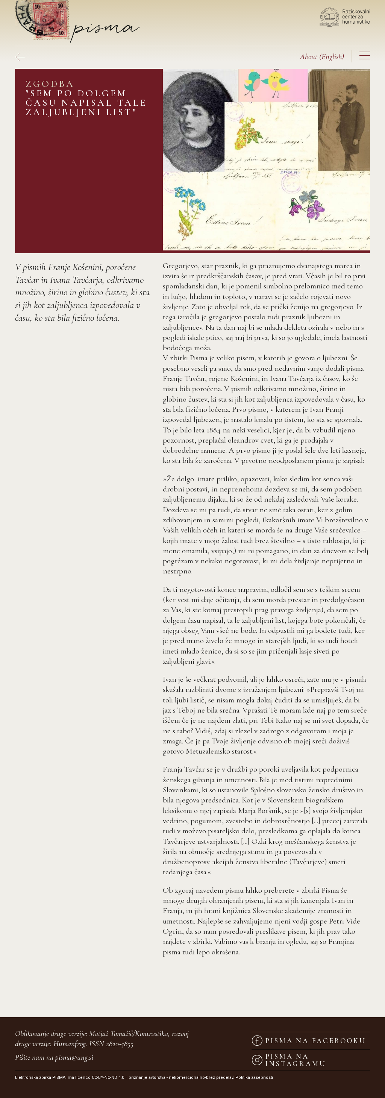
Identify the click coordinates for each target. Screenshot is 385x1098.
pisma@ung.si (74, 1057)
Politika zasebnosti (254, 1077)
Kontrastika (151, 1033)
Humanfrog (69, 1043)
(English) (322, 56)
